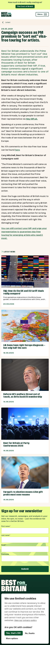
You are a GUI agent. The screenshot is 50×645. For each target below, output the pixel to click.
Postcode (5, 554)
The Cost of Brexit (25, 6)
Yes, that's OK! (13, 633)
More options (12, 638)
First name (5, 526)
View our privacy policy (25, 620)
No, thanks (30, 633)
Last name (5, 535)
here (17, 150)
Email (3, 545)
